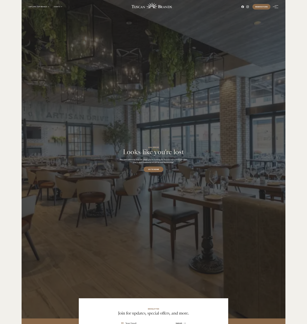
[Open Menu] (274, 6)
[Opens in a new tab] (242, 7)
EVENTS (57, 7)
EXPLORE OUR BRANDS (38, 7)
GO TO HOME (153, 169)
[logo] (152, 5)
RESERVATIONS (261, 7)
